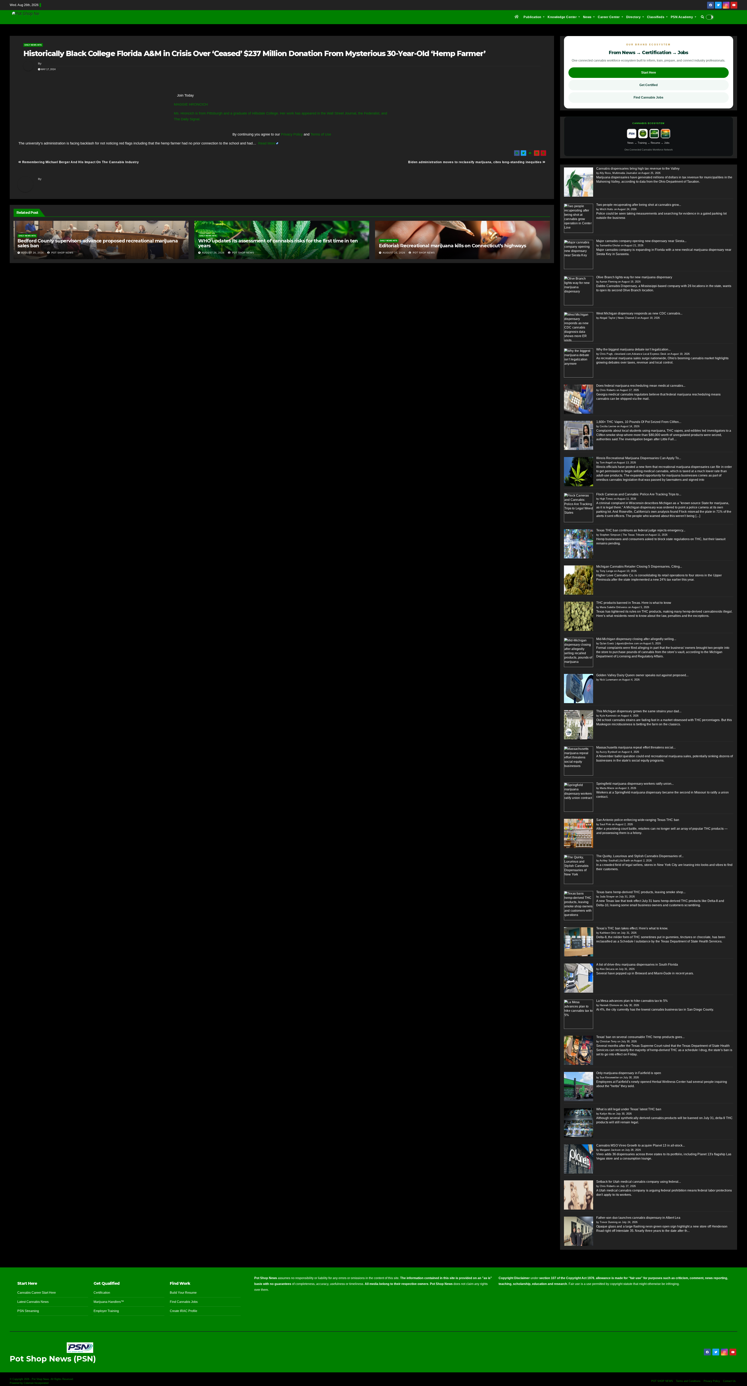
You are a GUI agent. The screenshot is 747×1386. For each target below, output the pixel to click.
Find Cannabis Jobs (648, 97)
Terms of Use (320, 134)
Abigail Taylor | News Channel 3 (618, 317)
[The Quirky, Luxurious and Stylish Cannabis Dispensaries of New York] (578, 869)
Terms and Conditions (688, 1381)
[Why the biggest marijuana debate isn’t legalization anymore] (578, 362)
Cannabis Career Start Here (36, 1292)
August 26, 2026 (32, 252)
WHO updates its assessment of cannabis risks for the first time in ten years (278, 243)
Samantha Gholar (610, 245)
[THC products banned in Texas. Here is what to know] (578, 616)
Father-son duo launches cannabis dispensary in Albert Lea (638, 1217)
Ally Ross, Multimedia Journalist (618, 173)
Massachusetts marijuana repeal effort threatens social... (636, 747)
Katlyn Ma (606, 1113)
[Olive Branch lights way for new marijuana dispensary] (578, 290)
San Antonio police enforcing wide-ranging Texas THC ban (637, 820)
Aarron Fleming (608, 281)
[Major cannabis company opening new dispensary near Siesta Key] (578, 254)
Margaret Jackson (610, 1149)
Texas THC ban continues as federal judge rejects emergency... (641, 530)
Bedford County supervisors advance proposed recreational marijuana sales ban (98, 243)
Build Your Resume (183, 1292)
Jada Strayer (607, 896)
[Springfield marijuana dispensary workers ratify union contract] (578, 797)
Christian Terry (608, 1041)
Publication (532, 17)
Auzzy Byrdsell (608, 751)
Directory (634, 17)
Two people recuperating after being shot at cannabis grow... (638, 204)
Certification (102, 1292)
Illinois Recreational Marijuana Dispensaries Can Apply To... (638, 458)
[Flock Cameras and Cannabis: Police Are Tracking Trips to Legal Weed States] (578, 507)
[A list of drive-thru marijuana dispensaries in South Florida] (578, 977)
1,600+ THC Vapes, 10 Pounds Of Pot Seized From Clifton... (638, 422)
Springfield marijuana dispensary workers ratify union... (635, 783)
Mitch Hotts (606, 209)
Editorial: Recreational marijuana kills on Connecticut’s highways (452, 245)
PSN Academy (682, 17)
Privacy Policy (292, 134)
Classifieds (656, 17)
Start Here (648, 72)
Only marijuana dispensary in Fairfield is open (628, 1073)
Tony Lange (606, 571)
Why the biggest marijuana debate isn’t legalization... (633, 349)
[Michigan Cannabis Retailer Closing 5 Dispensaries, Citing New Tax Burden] (578, 579)
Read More (266, 143)
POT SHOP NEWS (662, 1381)
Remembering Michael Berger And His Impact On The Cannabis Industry (80, 162)
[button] (702, 17)
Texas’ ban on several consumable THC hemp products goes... (640, 1037)
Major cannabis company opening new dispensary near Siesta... (641, 241)
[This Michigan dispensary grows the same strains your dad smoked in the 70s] (578, 724)
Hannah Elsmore (609, 1005)
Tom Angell (606, 462)
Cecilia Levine (608, 426)
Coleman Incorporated (36, 1383)
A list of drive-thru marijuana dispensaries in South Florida (637, 964)
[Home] (516, 17)
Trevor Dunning (608, 1222)
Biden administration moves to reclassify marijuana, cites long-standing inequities (475, 162)
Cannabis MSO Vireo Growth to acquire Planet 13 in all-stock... (640, 1145)
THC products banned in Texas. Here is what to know (633, 602)
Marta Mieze (607, 788)
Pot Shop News (62, 252)
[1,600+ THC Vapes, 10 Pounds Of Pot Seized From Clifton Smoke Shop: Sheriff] (578, 435)
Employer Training (106, 1311)
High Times (606, 498)
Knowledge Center (563, 17)
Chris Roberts (608, 390)
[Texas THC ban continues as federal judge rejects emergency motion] (578, 543)
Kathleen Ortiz (608, 932)
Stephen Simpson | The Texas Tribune (622, 534)
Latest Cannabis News (33, 1301)
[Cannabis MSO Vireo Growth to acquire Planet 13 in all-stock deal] (578, 1158)
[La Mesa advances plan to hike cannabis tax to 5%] (578, 1014)
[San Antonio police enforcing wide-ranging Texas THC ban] (578, 833)
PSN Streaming (28, 1311)
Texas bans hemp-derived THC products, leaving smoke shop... (641, 892)
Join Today (185, 95)
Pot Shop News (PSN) (53, 1358)
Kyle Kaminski (608, 715)
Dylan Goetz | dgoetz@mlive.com (619, 643)
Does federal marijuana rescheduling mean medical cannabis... (641, 385)
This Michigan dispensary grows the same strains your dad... (639, 711)
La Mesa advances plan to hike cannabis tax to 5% (632, 1000)
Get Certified (648, 85)
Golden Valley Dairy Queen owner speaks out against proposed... (642, 675)
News (588, 17)
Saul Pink (605, 824)
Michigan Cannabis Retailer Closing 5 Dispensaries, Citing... (639, 566)
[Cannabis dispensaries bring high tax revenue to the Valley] (578, 181)
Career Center (609, 17)
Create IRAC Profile (183, 1311)
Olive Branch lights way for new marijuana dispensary (634, 277)
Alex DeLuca (607, 969)
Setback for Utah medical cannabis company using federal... (638, 1181)
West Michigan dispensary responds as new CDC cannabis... (639, 313)
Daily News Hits (33, 45)
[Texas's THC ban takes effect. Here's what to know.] (578, 941)
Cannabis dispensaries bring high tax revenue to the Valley (638, 168)
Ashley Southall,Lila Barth (615, 860)
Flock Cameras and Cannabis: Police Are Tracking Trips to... (638, 494)
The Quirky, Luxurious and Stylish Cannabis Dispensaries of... (640, 856)
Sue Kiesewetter (609, 1077)
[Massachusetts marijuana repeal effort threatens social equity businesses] (578, 760)
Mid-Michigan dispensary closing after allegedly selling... (636, 639)
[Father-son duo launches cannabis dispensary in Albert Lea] (578, 1231)
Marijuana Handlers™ (109, 1301)
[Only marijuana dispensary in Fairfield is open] (578, 1086)
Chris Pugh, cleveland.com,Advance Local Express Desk (633, 353)
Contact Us (729, 1381)
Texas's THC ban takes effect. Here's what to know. (632, 928)
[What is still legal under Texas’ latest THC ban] (578, 1122)
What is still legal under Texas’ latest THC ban (628, 1109)
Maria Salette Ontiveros (613, 607)
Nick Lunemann (609, 679)
